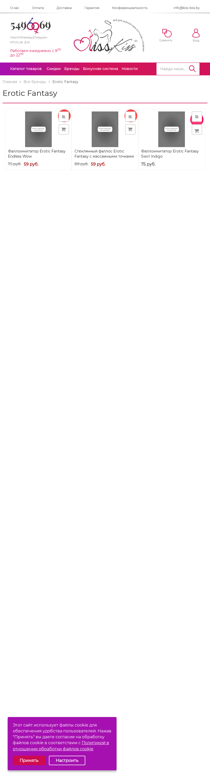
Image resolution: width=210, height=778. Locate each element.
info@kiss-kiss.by (187, 8)
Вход (196, 40)
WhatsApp (26, 37)
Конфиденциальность (130, 8)
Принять (29, 760)
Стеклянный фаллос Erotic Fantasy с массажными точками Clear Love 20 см (104, 156)
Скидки (54, 68)
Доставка (64, 8)
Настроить (67, 760)
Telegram (41, 37)
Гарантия (92, 8)
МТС (13, 42)
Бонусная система (100, 68)
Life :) (21, 42)
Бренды (71, 68)
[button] (197, 129)
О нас (14, 8)
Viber (13, 37)
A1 (28, 42)
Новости (130, 68)
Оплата (38, 8)
